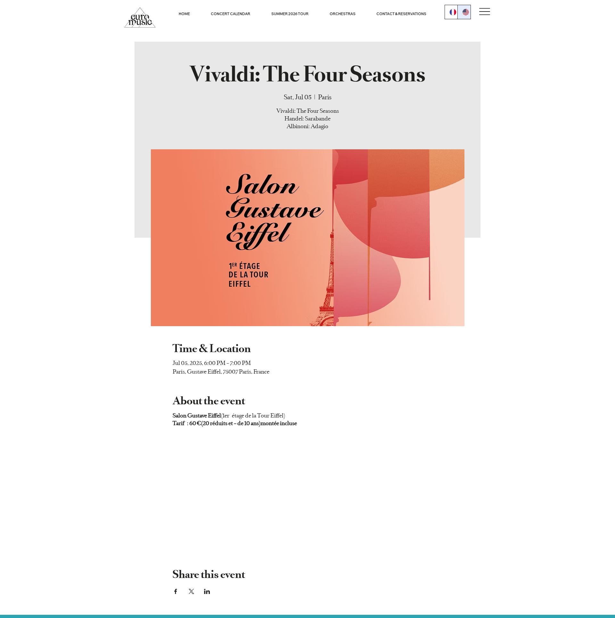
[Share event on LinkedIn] (207, 591)
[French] (451, 12)
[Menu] (484, 11)
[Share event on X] (191, 591)
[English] (464, 12)
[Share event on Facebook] (176, 591)
